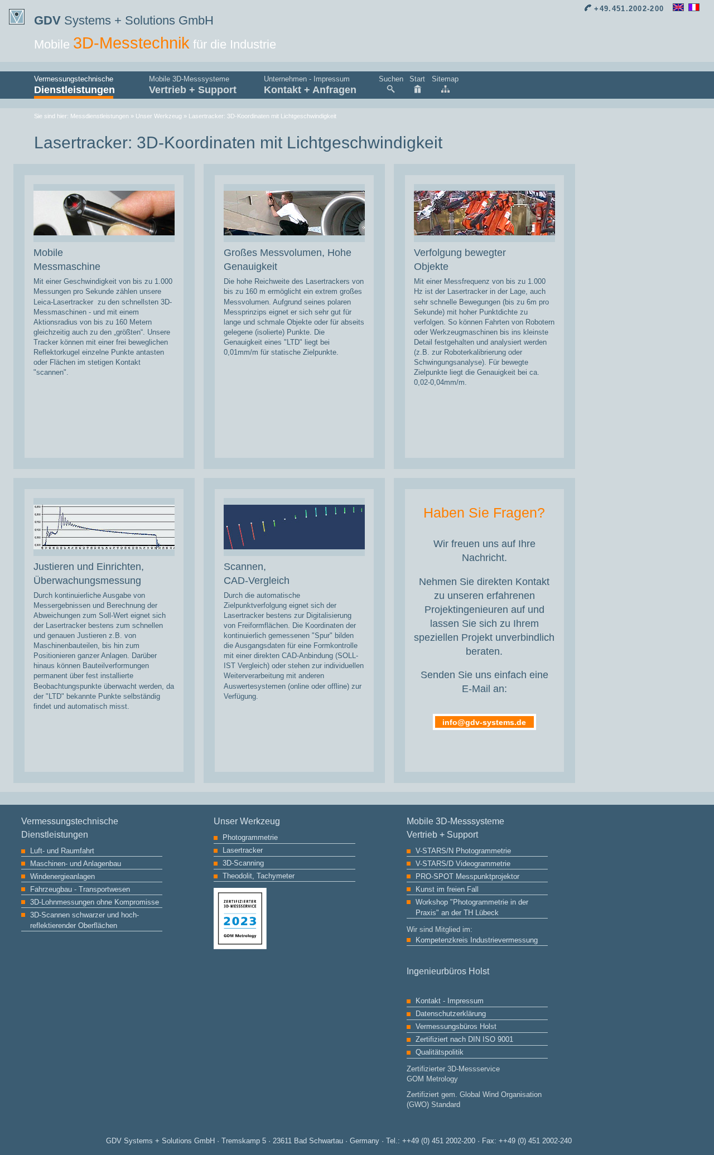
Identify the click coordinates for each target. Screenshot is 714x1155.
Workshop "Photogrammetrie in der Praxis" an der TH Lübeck (472, 907)
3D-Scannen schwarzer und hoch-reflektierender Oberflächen (84, 920)
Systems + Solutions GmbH (124, 20)
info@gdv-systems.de (484, 722)
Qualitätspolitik (440, 1052)
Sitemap (445, 79)
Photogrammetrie (250, 837)
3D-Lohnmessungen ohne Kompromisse (94, 902)
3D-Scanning (243, 863)
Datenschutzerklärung (451, 1013)
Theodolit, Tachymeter (259, 876)
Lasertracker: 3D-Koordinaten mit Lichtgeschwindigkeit (262, 116)
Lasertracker (243, 850)
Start (417, 79)
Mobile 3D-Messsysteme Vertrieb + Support (192, 85)
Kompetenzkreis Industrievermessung (477, 940)
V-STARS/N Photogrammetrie (463, 851)
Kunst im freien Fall (447, 889)
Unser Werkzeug (159, 116)
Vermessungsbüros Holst (456, 1026)
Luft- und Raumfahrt (62, 851)
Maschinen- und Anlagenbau (75, 863)
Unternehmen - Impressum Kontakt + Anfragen (310, 85)
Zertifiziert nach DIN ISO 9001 (464, 1039)
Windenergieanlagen (62, 876)
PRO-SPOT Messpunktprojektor (467, 876)
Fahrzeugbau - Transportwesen (80, 889)
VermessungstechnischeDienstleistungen (73, 85)
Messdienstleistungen (99, 116)
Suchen (391, 79)
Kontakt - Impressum (450, 1001)
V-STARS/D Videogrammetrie (463, 863)
